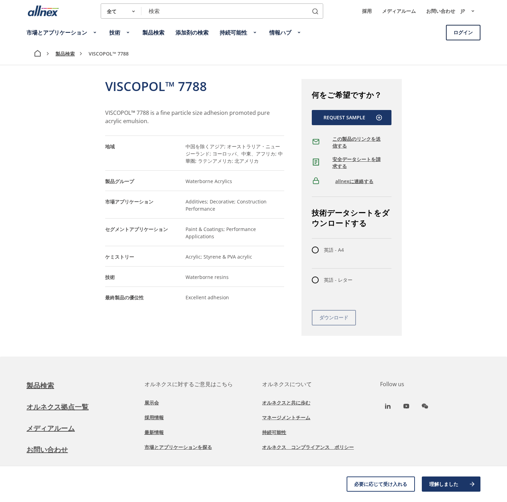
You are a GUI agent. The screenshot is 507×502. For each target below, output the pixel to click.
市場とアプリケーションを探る (178, 447)
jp (463, 11)
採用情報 (154, 417)
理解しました (443, 484)
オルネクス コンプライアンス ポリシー (308, 447)
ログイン (463, 32)
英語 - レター (338, 280)
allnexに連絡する (354, 181)
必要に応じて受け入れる (380, 484)
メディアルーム (399, 11)
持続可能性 (274, 432)
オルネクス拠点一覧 (58, 406)
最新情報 (154, 432)
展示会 (152, 402)
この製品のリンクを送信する (356, 142)
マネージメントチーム (286, 417)
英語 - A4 (334, 250)
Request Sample (344, 117)
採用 (367, 11)
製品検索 (65, 53)
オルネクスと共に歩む (286, 402)
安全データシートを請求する (356, 162)
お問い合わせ (440, 11)
